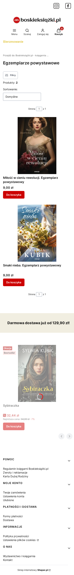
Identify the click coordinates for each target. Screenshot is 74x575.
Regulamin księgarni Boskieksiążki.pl (25, 468)
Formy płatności (13, 516)
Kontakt (8, 560)
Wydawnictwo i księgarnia (19, 556)
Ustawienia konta (13, 496)
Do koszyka (13, 194)
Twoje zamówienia (14, 492)
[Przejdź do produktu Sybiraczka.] (37, 373)
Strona (31, 108)
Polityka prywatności (16, 536)
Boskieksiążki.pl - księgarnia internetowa (26, 55)
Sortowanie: (10, 89)
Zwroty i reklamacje (15, 472)
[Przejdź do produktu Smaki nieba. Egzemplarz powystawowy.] (37, 233)
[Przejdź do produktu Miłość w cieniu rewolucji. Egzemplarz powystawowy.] (37, 145)
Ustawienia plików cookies (19, 540)
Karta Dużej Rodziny (15, 476)
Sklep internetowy (32, 570)
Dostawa (8, 520)
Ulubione (8, 500)
